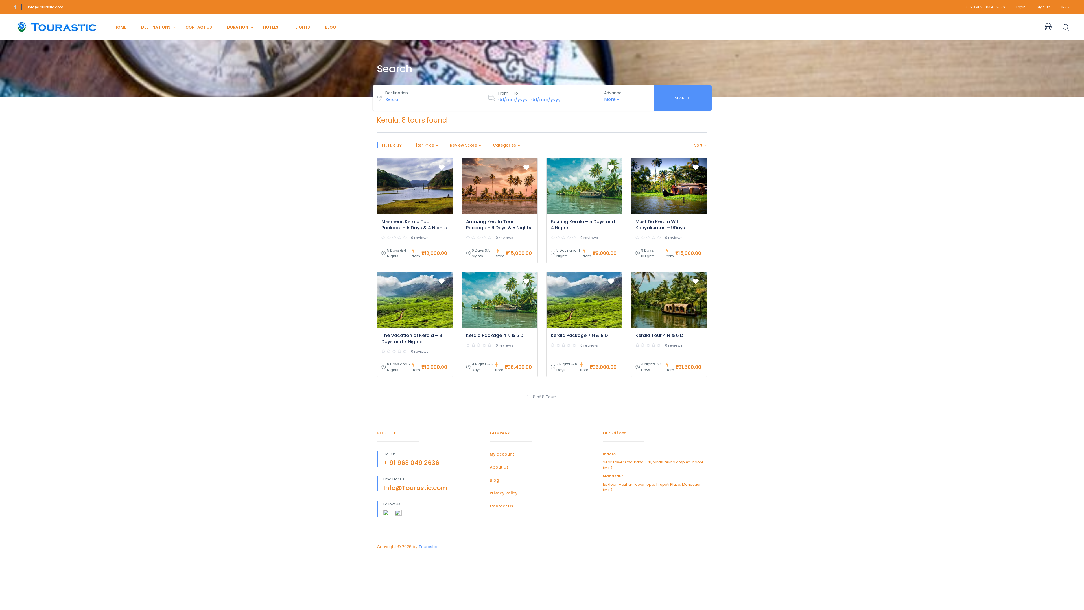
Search (682, 98)
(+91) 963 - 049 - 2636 (985, 7)
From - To (508, 93)
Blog (330, 27)
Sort (699, 145)
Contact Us (198, 27)
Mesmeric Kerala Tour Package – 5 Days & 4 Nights (414, 224)
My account (502, 454)
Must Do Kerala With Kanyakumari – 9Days (660, 224)
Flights (301, 27)
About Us (499, 467)
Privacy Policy (503, 493)
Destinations (156, 27)
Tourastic (428, 547)
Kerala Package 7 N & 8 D (579, 335)
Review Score (464, 145)
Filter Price (424, 145)
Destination (396, 93)
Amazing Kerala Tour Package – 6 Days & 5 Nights (498, 224)
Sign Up (1043, 7)
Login (1021, 7)
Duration (237, 27)
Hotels (270, 27)
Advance (613, 93)
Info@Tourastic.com (45, 7)
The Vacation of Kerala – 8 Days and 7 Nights (411, 338)
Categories (505, 145)
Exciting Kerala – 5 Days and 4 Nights (583, 224)
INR (1064, 7)
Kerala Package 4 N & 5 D (494, 335)
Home (120, 27)
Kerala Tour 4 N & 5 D (659, 335)
